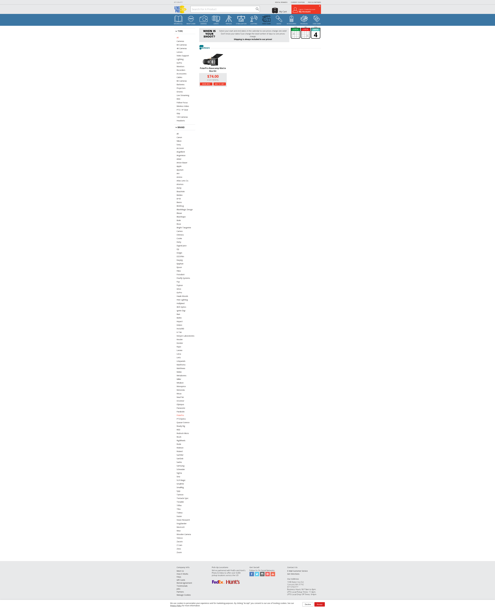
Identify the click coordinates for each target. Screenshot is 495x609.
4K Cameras (182, 48)
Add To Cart (220, 84)
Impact (180, 321)
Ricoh (179, 437)
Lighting (253, 24)
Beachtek (181, 191)
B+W (179, 198)
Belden (180, 195)
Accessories (291, 24)
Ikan (178, 314)
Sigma (179, 473)
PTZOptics (181, 419)
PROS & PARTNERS (314, 2)
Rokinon (180, 447)
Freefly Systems (183, 278)
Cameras (203, 24)
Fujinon (180, 285)
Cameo (180, 231)
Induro (179, 325)
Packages (304, 24)
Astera (179, 177)
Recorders (181, 70)
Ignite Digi (181, 310)
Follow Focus (182, 102)
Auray (179, 188)
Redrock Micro (183, 433)
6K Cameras (182, 45)
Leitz (179, 357)
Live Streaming (183, 95)
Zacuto (180, 541)
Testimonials (182, 586)
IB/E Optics (181, 307)
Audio (279, 24)
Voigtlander (182, 523)
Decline (308, 604)
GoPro (179, 63)
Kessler (180, 339)
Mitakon (180, 383)
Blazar (179, 213)
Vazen (179, 516)
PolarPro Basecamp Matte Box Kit (213, 69)
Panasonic (181, 408)
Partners (180, 592)
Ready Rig (181, 426)
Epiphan (180, 263)
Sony (179, 144)
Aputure (180, 170)
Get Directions (293, 574)
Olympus (180, 404)
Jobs (178, 589)
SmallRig (180, 487)
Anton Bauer (182, 162)
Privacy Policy (176, 605)
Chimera (180, 235)
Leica (179, 354)
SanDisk (180, 458)
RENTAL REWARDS (281, 2)
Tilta (178, 509)
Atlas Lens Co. (183, 180)
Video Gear (266, 24)
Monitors (180, 66)
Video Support (183, 55)
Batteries (180, 84)
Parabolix (181, 411)
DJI (178, 249)
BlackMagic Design (185, 209)
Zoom (179, 552)
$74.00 (213, 76)
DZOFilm (180, 256)
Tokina (179, 512)
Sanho (179, 462)
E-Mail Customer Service (297, 571)
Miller (179, 379)
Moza (179, 393)
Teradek (180, 502)
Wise (179, 530)
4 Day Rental (213, 80)
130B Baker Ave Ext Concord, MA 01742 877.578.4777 (295, 584)
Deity (179, 242)
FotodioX (180, 274)
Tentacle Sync (182, 498)
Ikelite (179, 318)
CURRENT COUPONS (298, 2)
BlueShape (181, 217)
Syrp (178, 491)
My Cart (283, 11)
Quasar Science (183, 422)
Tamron (180, 494)
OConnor (180, 401)
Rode (179, 444)
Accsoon (180, 148)
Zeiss (179, 549)
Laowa (179, 350)
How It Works (182, 574)
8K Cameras (182, 81)
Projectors (181, 88)
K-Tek (179, 332)
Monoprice (181, 386)
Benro (179, 202)
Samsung (180, 466)
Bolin (179, 220)
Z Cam (179, 545)
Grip (178, 113)
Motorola (181, 390)
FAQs (179, 577)
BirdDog (180, 206)
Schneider (181, 469)
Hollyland (180, 303)
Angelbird (181, 152)
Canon (179, 137)
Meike (179, 372)
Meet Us (180, 571)
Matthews (181, 368)
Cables (179, 77)
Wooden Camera (184, 534)
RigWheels (181, 440)
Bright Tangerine (184, 227)
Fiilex (179, 271)
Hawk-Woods (182, 296)
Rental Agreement (184, 583)
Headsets (181, 120)
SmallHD (180, 484)
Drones (180, 91)
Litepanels (181, 361)
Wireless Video (183, 106)
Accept (319, 604)
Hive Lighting (182, 300)
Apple (179, 166)
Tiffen (179, 505)
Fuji (178, 281)
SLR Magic (181, 480)
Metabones (181, 375)
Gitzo (179, 289)
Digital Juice (182, 245)
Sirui (178, 476)
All (178, 37)
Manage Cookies (184, 595)
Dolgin (179, 253)
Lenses (216, 24)
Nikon (179, 141)
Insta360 (180, 328)
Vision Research (183, 520)
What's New (191, 24)
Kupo (179, 346)
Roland (180, 451)
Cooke (179, 238)
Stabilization (241, 24)
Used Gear (317, 24)
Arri (178, 173)
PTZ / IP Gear (182, 110)
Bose (179, 224)
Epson (179, 267)
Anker (179, 159)
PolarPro (180, 415)
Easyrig (180, 260)
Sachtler (180, 455)
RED (178, 99)
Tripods (229, 24)
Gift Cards (181, 580)
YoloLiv (180, 538)
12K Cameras (182, 117)
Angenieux (181, 155)
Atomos (180, 184)
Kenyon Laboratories (185, 336)
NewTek (180, 397)
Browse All (178, 24)
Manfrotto (181, 364)
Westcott (181, 527)
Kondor (180, 343)
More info (206, 84)
